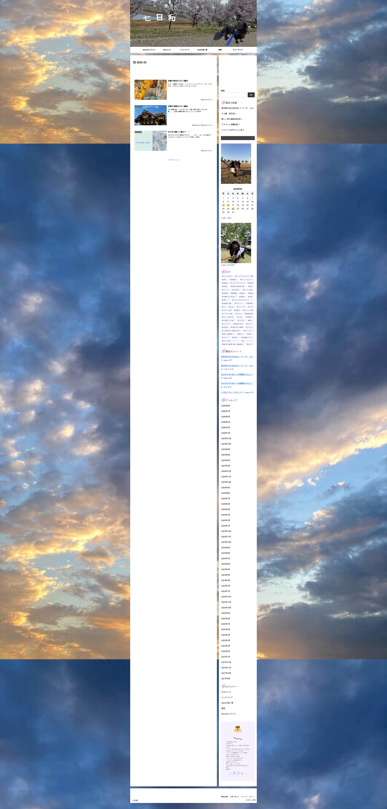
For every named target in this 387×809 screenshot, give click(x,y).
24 (233, 208)
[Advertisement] (173, 70)
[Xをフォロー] (234, 773)
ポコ (225, 387)
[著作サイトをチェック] (230, 773)
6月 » (229, 217)
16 (228, 205)
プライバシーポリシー (248, 797)
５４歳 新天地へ (229, 113)
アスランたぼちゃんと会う (232, 130)
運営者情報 (224, 797)
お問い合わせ (234, 797)
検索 (223, 90)
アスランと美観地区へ (230, 124)
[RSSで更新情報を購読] (246, 773)
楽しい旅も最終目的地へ (231, 119)
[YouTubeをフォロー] (242, 773)
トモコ (226, 369)
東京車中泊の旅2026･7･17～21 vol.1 (237, 108)
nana (225, 360)
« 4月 (223, 217)
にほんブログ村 (227, 265)
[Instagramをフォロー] (238, 773)
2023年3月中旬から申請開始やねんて (237, 374)
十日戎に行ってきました (231, 392)
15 (223, 205)
